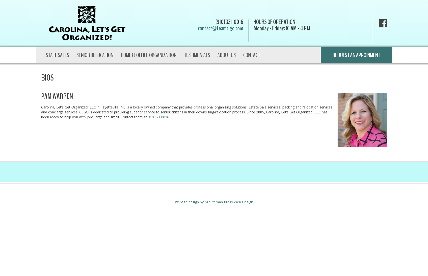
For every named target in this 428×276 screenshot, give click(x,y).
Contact (251, 55)
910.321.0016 (158, 117)
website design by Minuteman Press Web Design (214, 202)
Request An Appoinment (356, 55)
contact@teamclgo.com (220, 28)
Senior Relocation (95, 55)
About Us (226, 55)
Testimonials (197, 55)
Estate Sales (56, 55)
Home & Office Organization (149, 55)
